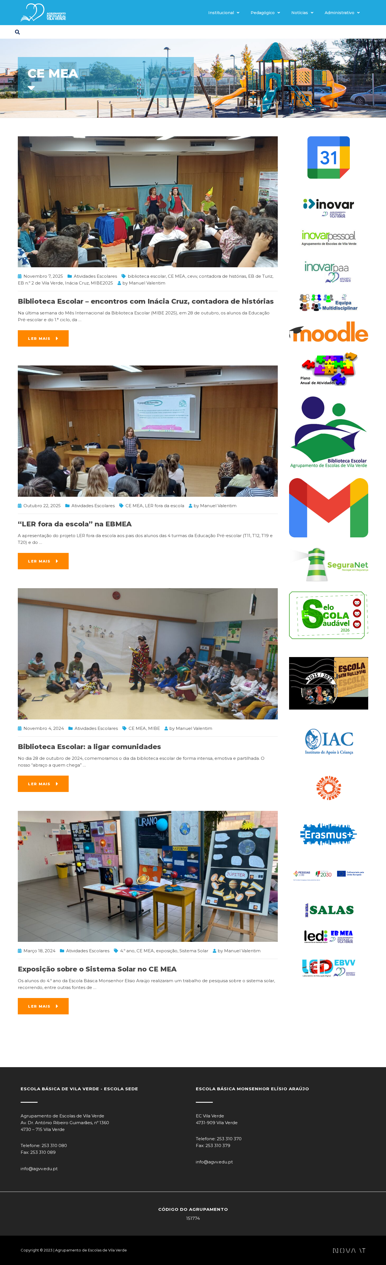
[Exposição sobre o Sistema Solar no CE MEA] (148, 876)
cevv (192, 276)
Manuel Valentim (147, 283)
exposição (166, 950)
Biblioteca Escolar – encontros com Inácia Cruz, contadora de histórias (146, 301)
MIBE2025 (102, 283)
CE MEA (176, 276)
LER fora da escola (164, 505)
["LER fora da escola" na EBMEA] (148, 431)
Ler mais (39, 338)
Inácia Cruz (77, 283)
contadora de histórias (222, 276)
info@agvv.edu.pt (39, 1168)
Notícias (299, 12)
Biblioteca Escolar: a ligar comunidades (89, 747)
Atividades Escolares (95, 276)
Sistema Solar (193, 950)
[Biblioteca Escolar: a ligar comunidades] (148, 653)
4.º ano (127, 950)
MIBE (154, 728)
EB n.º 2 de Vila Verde (40, 283)
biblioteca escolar (147, 276)
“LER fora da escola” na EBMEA (76, 524)
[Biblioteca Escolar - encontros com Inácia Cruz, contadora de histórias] (148, 201)
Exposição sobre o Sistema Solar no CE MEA (97, 969)
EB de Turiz (260, 276)
